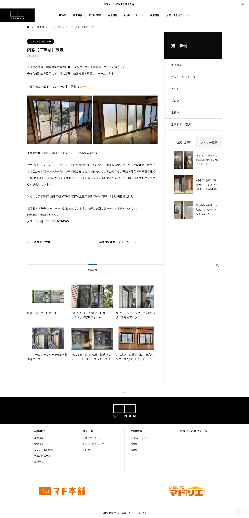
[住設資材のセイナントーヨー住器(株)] (17, 15)
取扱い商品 (95, 15)
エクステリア (179, 65)
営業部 (135, 444)
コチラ (83, 86)
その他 (175, 88)
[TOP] (124, 392)
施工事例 (77, 15)
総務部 (135, 449)
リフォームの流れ (43, 449)
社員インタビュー (133, 15)
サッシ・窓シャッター (40, 41)
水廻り (175, 112)
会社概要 (39, 431)
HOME (62, 15)
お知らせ (39, 461)
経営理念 (39, 444)
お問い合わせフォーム (178, 15)
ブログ (175, 100)
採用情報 (154, 15)
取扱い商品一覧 (42, 455)
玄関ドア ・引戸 (181, 124)
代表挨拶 (39, 438)
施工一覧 (88, 431)
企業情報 (112, 15)
